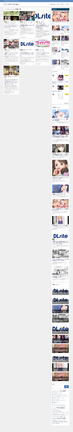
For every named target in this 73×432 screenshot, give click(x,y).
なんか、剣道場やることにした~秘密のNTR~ (60, 82)
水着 (64, 418)
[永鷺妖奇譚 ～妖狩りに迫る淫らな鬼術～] (60, 98)
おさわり (8, 49)
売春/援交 (16, 76)
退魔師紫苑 (57, 423)
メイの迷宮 (61, 405)
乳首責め (61, 408)
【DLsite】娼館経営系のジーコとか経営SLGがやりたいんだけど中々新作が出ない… (43, 26)
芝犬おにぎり (55, 83)
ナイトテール (63, 400)
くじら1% (54, 93)
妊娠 (57, 416)
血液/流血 (55, 421)
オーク (61, 394)
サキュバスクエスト (64, 396)
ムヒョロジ (55, 405)
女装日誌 (54, 416)
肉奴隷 (64, 420)
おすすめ (14, 49)
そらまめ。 (55, 392)
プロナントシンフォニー (57, 404)
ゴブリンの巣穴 (56, 396)
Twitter (67, 4)
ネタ (55, 402)
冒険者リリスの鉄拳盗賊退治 (57, 411)
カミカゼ (65, 394)
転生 (54, 423)
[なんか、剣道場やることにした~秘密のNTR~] (60, 78)
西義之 (66, 421)
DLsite (30, 49)
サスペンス (57, 398)
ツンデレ (57, 400)
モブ (65, 405)
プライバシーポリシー (61, 4)
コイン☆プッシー (56, 92)
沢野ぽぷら (55, 420)
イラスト (56, 394)
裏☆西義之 (61, 421)
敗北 (64, 416)
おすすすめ (57, 391)
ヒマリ (59, 402)
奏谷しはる (66, 414)
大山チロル (57, 414)
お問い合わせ (53, 4)
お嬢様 (64, 391)
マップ (64, 404)
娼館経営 (61, 416)
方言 (54, 418)
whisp (54, 391)
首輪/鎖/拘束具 (9, 76)
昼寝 (59, 418)
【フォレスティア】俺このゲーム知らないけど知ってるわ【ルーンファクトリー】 (11, 26)
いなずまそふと (7, 23)
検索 (53, 384)
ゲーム (21, 49)
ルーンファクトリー (12, 23)
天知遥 (63, 414)
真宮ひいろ (60, 420)
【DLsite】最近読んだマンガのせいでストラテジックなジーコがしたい (27, 54)
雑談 (5, 49)
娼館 (43, 23)
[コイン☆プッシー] (60, 88)
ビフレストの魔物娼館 (39, 23)
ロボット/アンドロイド (24, 23)
